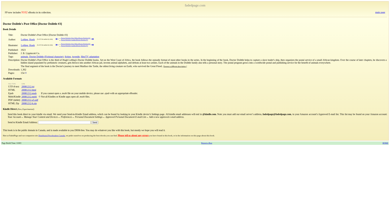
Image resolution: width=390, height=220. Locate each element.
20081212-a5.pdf (29, 100)
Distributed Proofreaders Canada (51, 135)
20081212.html (28, 90)
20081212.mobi (29, 96)
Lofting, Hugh (28, 39)
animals (24, 56)
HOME (385, 143)
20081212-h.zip (29, 103)
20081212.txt (27, 86)
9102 (24, 12)
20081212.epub (29, 93)
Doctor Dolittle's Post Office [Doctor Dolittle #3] (75, 38)
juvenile (76, 56)
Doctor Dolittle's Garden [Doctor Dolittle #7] (74, 40)
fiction (68, 56)
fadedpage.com (195, 5)
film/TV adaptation (90, 56)
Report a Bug (206, 143)
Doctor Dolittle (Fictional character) (46, 56)
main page (380, 12)
